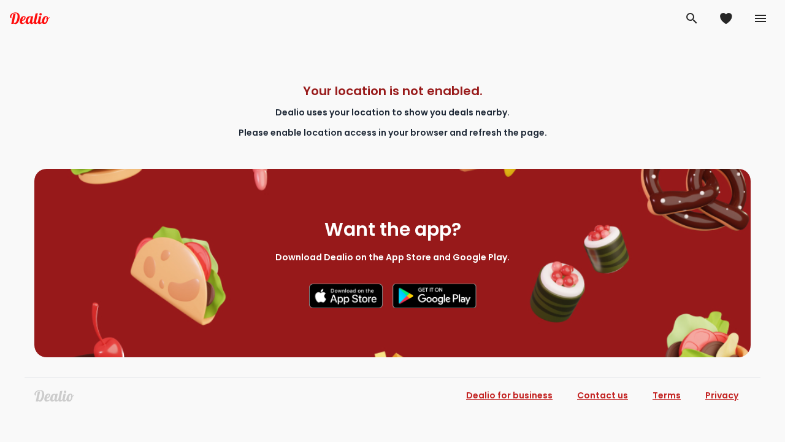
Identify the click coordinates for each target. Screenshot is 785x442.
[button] (691, 18)
